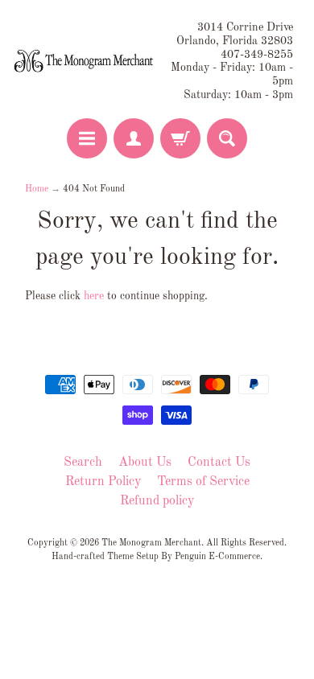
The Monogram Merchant (151, 543)
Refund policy (157, 501)
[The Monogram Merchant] (85, 61)
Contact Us (219, 462)
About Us (144, 462)
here (94, 296)
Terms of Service (203, 481)
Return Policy (103, 481)
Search (83, 462)
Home (36, 189)
